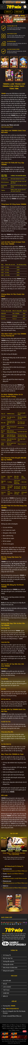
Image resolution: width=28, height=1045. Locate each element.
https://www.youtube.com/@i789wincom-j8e (15, 878)
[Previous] (1, 850)
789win (4, 933)
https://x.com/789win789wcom (15, 873)
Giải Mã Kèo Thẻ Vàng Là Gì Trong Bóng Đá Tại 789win (14, 854)
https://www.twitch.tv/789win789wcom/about (15, 888)
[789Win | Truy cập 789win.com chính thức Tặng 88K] (14, 7)
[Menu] (2, 7)
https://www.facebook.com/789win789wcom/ (15, 871)
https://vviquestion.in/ (7, 127)
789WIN (3, 93)
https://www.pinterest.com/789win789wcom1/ (15, 883)
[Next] (27, 850)
